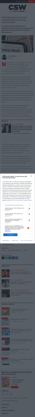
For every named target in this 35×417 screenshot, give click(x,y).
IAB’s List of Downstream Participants (19, 200)
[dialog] (17, 208)
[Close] (31, 176)
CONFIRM (10, 234)
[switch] (28, 208)
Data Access (15, 240)
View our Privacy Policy (27, 240)
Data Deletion (5, 240)
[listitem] (17, 205)
